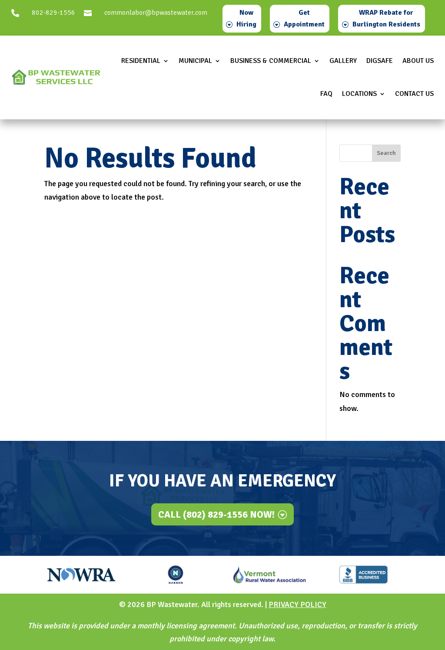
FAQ (326, 93)
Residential (140, 60)
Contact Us (414, 93)
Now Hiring (246, 18)
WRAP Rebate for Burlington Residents (386, 18)
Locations (359, 93)
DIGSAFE (379, 60)
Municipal (195, 60)
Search (386, 153)
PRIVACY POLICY (297, 604)
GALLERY (343, 60)
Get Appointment (304, 18)
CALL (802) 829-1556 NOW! (216, 514)
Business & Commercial (270, 60)
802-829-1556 (53, 12)
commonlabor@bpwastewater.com (155, 12)
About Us (418, 60)
